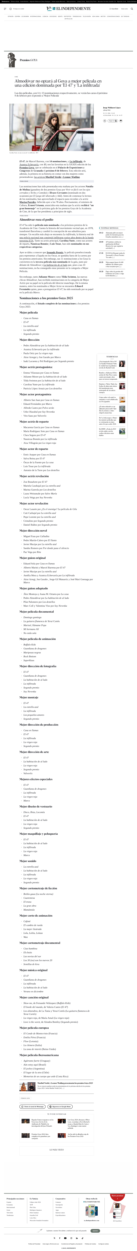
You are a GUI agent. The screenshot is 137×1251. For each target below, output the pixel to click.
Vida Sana (95, 16)
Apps (57, 1210)
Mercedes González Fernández (39, 1220)
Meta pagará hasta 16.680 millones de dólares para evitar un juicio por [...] (114, 264)
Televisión (87, 16)
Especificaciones (60, 1215)
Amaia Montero (24, 1)
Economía (25, 16)
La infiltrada (76, 161)
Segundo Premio (55, 252)
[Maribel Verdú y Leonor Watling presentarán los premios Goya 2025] (27, 1086)
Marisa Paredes (27, 202)
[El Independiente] (68, 9)
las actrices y (57, 177)
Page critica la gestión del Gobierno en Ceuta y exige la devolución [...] (115, 274)
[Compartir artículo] (104, 120)
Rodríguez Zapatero (36, 1210)
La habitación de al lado (55, 265)
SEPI (31, 1205)
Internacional (35, 16)
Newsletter (59, 1207)
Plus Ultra (33, 1207)
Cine (16, 77)
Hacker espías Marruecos (58, 1)
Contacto (58, 1202)
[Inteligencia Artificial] (91, 1217)
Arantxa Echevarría (29, 164)
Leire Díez (33, 1218)
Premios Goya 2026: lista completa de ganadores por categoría (41, 1136)
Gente (60, 16)
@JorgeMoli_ (107, 110)
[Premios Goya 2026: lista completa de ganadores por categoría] (26, 1136)
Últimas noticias (15, 1)
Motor (103, 16)
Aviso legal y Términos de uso (51, 1244)
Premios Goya (26, 167)
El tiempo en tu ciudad (18, 9)
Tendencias (77, 16)
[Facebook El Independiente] (59, 1238)
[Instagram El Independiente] (71, 1238)
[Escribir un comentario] (120, 120)
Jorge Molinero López (112, 108)
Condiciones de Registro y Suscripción (71, 1244)
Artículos (68, 19)
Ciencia (45, 16)
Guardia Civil (34, 1215)
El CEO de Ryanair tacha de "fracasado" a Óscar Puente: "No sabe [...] (115, 255)
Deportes (67, 16)
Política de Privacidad (34, 1244)
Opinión (11, 16)
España (17, 16)
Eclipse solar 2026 (35, 1202)
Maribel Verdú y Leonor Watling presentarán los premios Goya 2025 (65, 1083)
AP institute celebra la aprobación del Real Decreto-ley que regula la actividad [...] (114, 245)
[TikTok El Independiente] (82, 1238)
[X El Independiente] (54, 1238)
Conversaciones (113, 16)
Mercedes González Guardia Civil (107, 1)
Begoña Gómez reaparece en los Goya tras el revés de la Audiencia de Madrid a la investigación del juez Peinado (42, 1123)
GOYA (28, 60)
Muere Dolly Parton (91, 1)
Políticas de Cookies (90, 1244)
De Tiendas (125, 16)
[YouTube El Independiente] (65, 1238)
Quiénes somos (60, 1212)
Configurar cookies (103, 1244)
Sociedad (53, 16)
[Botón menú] (5, 9)
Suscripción (59, 1205)
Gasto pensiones (71, 1)
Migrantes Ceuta (121, 1)
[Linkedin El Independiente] (77, 1238)
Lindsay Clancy (81, 1)
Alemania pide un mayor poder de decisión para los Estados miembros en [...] (115, 235)
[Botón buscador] (132, 9)
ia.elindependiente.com (91, 1220)
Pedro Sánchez (34, 1212)
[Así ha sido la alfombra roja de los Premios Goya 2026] (62, 1136)
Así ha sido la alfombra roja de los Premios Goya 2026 (78, 1135)
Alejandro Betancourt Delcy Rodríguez (40, 1)
